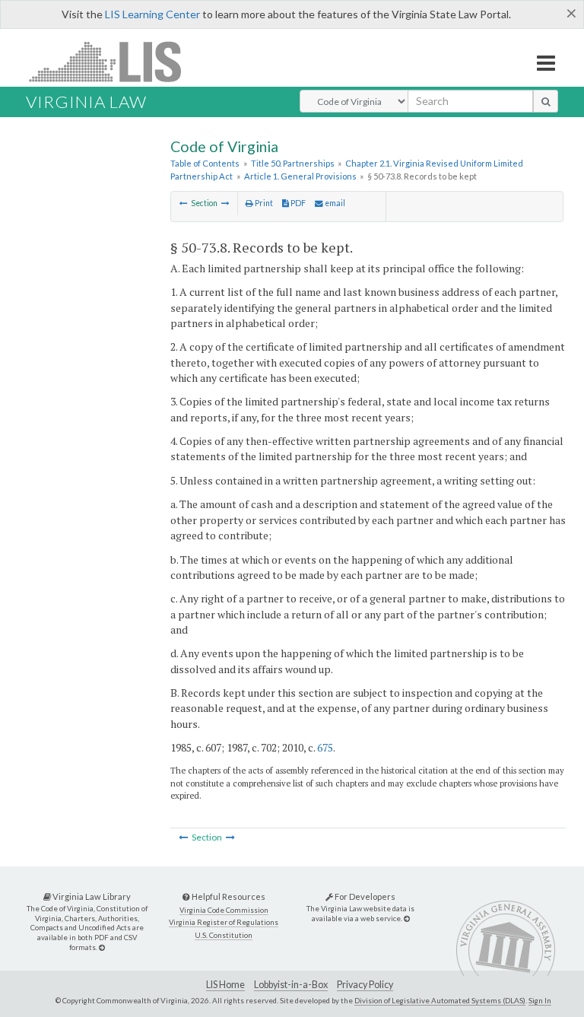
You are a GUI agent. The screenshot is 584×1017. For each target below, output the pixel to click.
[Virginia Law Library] (102, 947)
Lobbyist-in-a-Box (291, 984)
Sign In (539, 1000)
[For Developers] (407, 918)
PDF (297, 203)
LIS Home (225, 984)
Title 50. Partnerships (293, 163)
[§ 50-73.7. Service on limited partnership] (183, 203)
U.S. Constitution (223, 935)
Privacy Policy (365, 984)
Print (263, 203)
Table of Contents (205, 163)
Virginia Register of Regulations (223, 922)
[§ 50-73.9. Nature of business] (225, 203)
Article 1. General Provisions (300, 176)
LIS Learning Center (152, 14)
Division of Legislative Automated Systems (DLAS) (439, 1000)
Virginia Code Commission (223, 910)
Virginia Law (86, 101)
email (334, 203)
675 (325, 747)
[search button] (545, 101)
